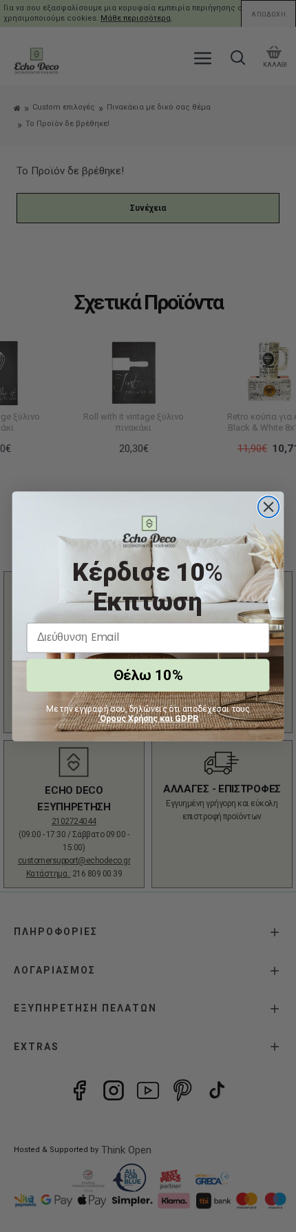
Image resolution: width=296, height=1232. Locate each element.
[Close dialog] (268, 506)
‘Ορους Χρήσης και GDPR (148, 718)
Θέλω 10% (148, 675)
